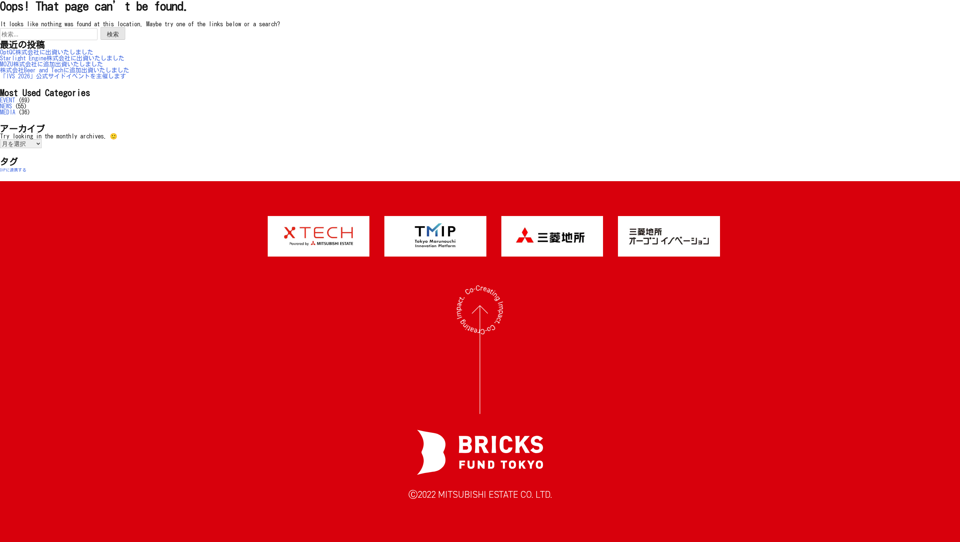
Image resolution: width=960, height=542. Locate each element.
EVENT (7, 100)
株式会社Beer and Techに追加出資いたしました (64, 70)
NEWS (6, 106)
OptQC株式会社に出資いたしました (46, 52)
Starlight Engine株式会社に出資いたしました (62, 58)
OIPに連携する (13, 170)
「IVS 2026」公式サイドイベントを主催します (63, 76)
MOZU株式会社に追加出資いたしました (51, 64)
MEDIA (7, 112)
